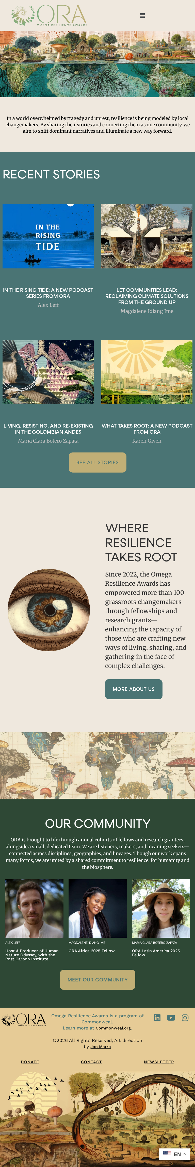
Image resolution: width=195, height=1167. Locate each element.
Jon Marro (100, 1046)
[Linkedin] (157, 1018)
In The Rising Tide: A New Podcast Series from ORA (48, 293)
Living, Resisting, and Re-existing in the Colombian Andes (48, 429)
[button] (142, 15)
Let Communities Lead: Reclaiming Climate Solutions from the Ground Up (146, 296)
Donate (30, 1061)
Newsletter (159, 1061)
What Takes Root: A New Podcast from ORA (147, 429)
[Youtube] (171, 1018)
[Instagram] (185, 1018)
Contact (91, 1061)
